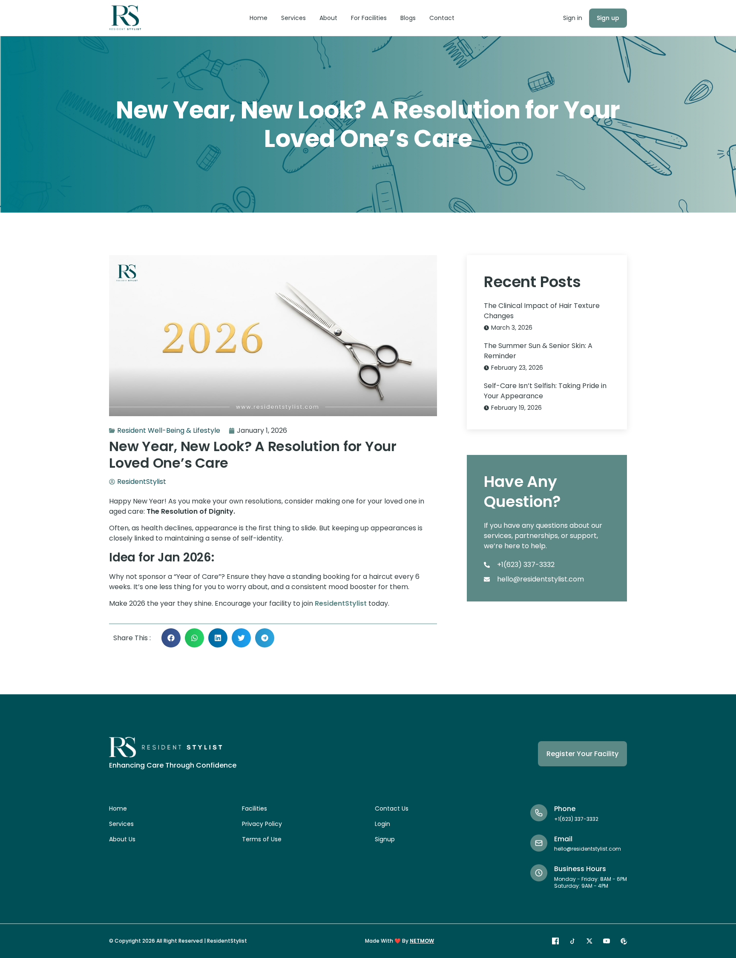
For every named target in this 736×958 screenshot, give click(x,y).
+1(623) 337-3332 (576, 819)
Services (293, 18)
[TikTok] (572, 941)
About (328, 18)
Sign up (608, 18)
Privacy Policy (262, 824)
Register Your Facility (582, 754)
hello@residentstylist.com (587, 848)
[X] (589, 941)
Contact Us (391, 808)
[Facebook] (555, 941)
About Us (122, 839)
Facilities (254, 808)
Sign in (572, 18)
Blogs (408, 18)
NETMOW (422, 940)
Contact (441, 18)
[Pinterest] (623, 941)
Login (382, 824)
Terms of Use (262, 839)
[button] (171, 637)
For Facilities (369, 18)
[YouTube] (606, 941)
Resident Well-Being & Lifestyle (168, 430)
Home (258, 18)
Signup (385, 839)
